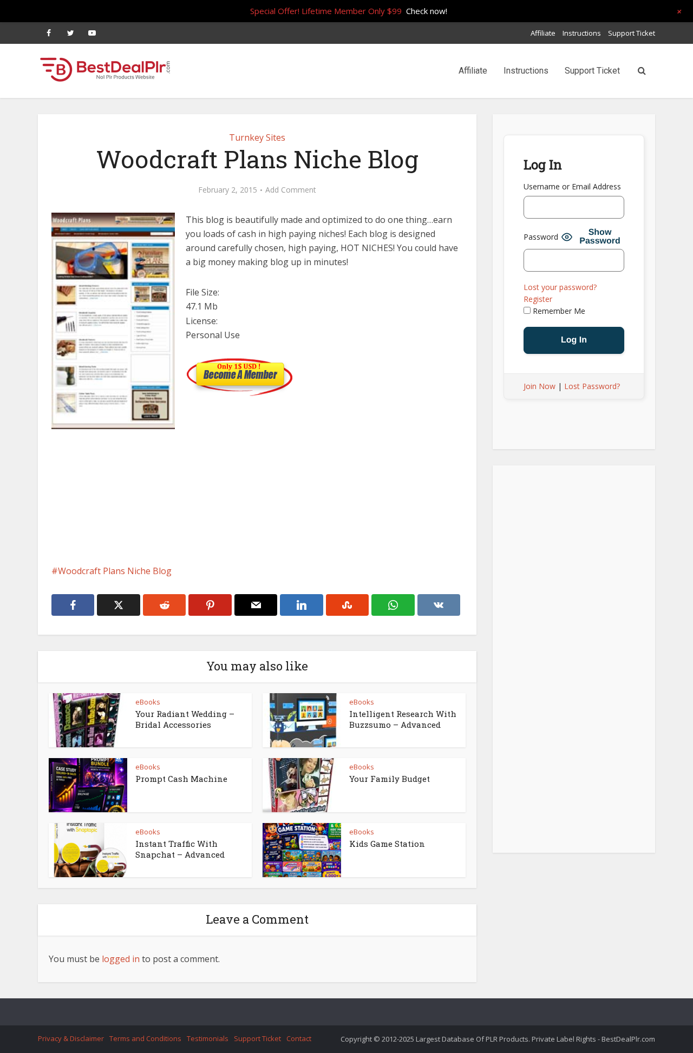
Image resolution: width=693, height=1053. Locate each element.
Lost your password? (560, 287)
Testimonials (207, 1038)
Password (541, 237)
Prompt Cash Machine (181, 778)
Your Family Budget (389, 778)
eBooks (147, 702)
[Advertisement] (257, 521)
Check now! (426, 10)
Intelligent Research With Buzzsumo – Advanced (402, 719)
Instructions (582, 33)
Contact (298, 1038)
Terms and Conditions (145, 1038)
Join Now (539, 386)
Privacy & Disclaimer (71, 1038)
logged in (121, 959)
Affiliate (543, 33)
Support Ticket (631, 33)
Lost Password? (592, 386)
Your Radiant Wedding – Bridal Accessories (184, 719)
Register (538, 299)
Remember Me (558, 311)
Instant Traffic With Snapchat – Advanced (180, 849)
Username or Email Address (572, 186)
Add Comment (290, 190)
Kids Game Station (387, 843)
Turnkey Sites (257, 137)
